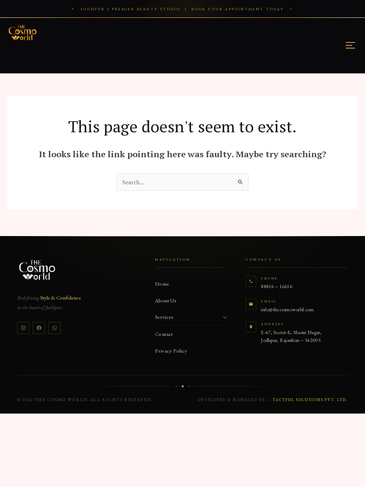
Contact (164, 333)
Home (162, 283)
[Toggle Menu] (350, 45)
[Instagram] (23, 328)
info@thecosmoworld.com (287, 309)
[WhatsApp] (54, 328)
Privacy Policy (171, 350)
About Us (166, 300)
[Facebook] (39, 328)
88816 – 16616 (276, 286)
